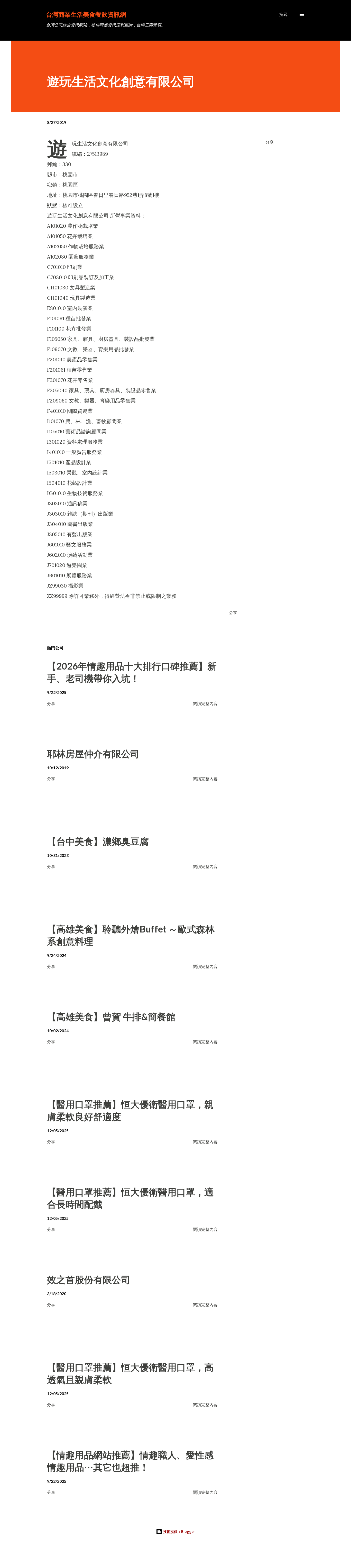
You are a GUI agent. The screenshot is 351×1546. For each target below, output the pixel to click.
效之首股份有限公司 (88, 1279)
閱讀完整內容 (205, 703)
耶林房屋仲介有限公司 (93, 753)
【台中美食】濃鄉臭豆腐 (98, 841)
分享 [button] (269, 142)
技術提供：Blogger (178, 1531)
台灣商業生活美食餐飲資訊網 (86, 14)
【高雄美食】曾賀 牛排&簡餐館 (111, 1016)
